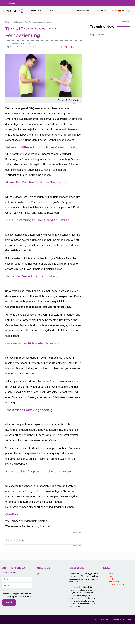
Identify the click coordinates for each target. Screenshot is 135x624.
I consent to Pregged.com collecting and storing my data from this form (16, 595)
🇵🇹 (123, 11)
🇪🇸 (116, 11)
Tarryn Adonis (24, 44)
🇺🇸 (112, 11)
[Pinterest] (38, 574)
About (5, 3)
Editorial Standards (116, 585)
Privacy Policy (114, 582)
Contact (12, 3)
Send (9, 602)
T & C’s (111, 579)
